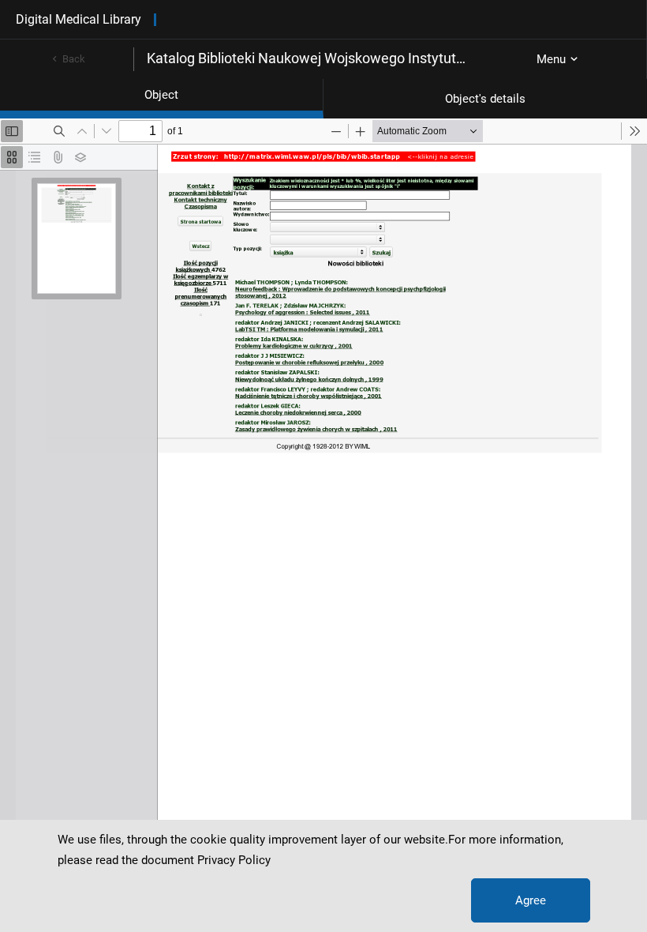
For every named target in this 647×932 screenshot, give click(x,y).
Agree (530, 900)
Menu (551, 59)
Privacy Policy (234, 860)
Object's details (485, 99)
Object (161, 95)
